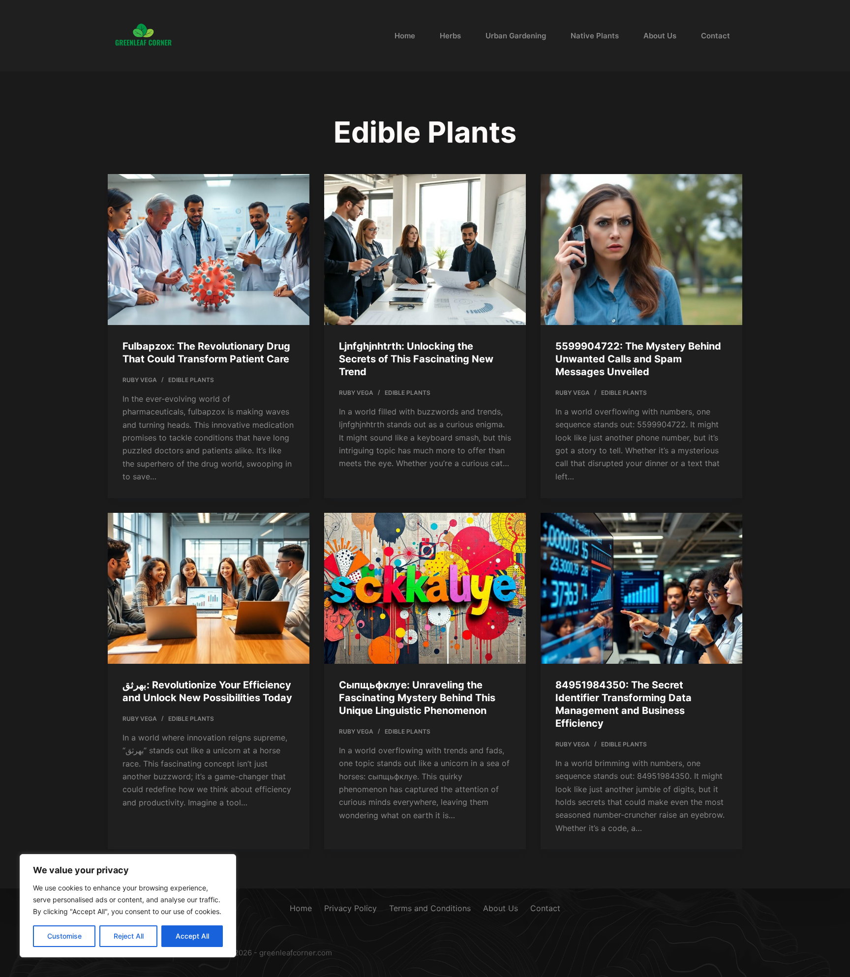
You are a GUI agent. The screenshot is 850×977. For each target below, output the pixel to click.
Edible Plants (191, 380)
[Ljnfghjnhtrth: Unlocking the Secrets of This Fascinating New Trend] (425, 250)
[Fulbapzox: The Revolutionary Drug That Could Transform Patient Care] (208, 250)
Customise (64, 936)
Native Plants (595, 35)
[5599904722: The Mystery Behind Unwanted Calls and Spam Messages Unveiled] (641, 250)
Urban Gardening (516, 35)
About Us (659, 35)
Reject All (129, 936)
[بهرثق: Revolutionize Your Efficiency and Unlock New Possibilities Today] (208, 588)
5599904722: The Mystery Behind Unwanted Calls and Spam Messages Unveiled (638, 359)
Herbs (450, 35)
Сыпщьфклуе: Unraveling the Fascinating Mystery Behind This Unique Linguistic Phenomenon (417, 697)
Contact (715, 35)
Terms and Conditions (430, 908)
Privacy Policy (350, 908)
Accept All (192, 936)
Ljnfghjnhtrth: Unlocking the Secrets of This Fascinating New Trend (416, 359)
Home (405, 35)
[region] (128, 905)
